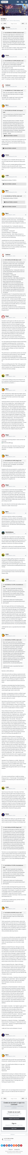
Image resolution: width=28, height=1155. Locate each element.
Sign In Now (14, 1128)
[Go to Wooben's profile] (3, 28)
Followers (12, 1134)
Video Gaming (16, 20)
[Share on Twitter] (2, 1145)
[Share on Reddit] (14, 1145)
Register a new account (14, 1118)
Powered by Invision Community (14, 1152)
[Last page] (26, 24)
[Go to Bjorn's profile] (3, 105)
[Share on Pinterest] (21, 1145)
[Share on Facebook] (4, 1145)
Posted (11, 28)
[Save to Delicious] (11, 1145)
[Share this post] (25, 28)
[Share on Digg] (9, 1145)
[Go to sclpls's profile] (3, 176)
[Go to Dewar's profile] (3, 56)
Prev (5, 23)
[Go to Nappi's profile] (3, 316)
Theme (10, 1149)
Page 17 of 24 (14, 23)
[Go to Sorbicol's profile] (3, 85)
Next (23, 23)
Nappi (7, 316)
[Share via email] (19, 1145)
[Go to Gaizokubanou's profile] (3, 532)
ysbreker (4, 20)
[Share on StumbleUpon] (16, 1145)
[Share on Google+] (7, 1145)
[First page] (1, 24)
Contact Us (17, 1149)
